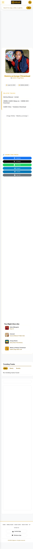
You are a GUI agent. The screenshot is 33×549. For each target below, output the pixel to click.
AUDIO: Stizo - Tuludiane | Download (14, 107)
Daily (5, 368)
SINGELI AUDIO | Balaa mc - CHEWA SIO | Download (16, 102)
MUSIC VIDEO (25, 524)
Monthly (18, 368)
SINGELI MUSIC (24, 85)
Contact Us (16, 527)
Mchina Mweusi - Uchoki (11, 97)
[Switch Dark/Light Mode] (30, 2)
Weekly (11, 368)
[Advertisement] (16, 28)
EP (29, 524)
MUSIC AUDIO (17, 524)
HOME (4, 524)
